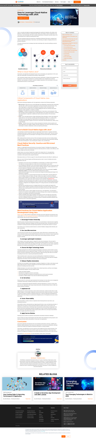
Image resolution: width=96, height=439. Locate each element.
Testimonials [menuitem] (41, 417)
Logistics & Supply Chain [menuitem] (55, 419)
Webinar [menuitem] (40, 414)
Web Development (7, 392)
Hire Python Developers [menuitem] (19, 412)
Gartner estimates (20, 214)
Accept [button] (63, 436)
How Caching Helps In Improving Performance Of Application (14, 395)
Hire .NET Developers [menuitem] (19, 414)
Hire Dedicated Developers (47, 1)
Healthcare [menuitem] (52, 412)
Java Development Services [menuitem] (31, 414)
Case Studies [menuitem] (41, 412)
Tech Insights (63, 1)
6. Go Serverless (66, 53)
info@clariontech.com (69, 421)
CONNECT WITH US (23, 18)
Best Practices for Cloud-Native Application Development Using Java (70, 43)
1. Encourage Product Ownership (69, 45)
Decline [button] (68, 436)
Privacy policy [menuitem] (18, 425)
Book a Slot (78, 5)
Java (22, 10)
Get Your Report (8, 5)
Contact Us (77, 2)
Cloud (18, 10)
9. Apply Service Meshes (68, 58)
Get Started (51, 5)
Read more (28, 398)
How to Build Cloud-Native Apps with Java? (69, 38)
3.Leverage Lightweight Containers (70, 48)
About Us (38, 1)
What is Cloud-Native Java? (67, 34)
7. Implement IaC (67, 55)
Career (69, 1)
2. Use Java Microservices (68, 47)
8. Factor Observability (67, 56)
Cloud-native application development (30, 216)
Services (56, 1)
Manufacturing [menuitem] (53, 414)
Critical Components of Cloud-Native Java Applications (69, 37)
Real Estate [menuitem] (52, 417)
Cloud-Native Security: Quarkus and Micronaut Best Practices (68, 41)
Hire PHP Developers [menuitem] (19, 417)
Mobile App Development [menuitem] (31, 412)
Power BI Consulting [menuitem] (30, 417)
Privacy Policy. (43, 431)
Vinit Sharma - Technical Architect (26, 22)
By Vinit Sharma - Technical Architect (11, 398)
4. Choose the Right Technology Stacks (70, 50)
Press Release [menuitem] (41, 419)
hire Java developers (27, 333)
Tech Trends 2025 (70, 392)
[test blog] (17, 383)
